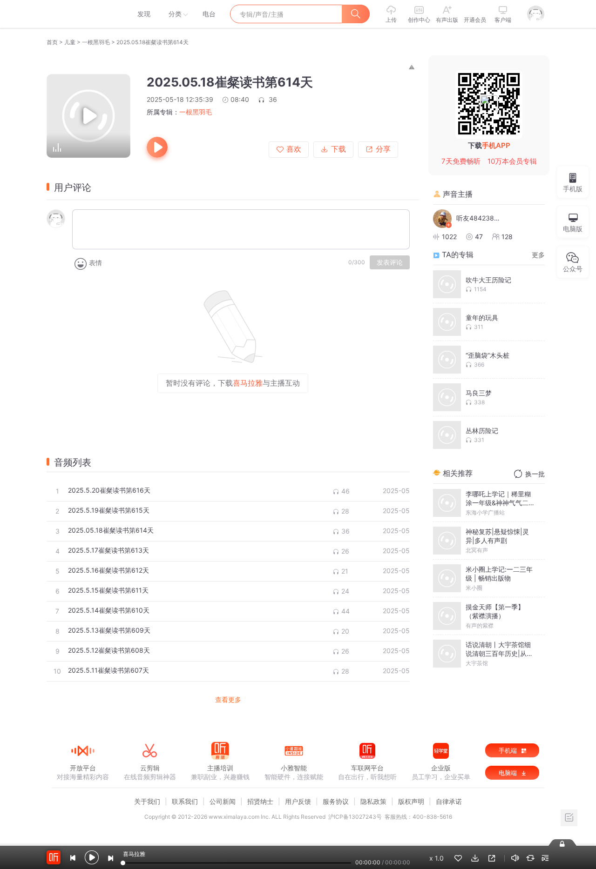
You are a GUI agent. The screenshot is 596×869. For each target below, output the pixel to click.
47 (479, 237)
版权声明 (411, 801)
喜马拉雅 (82, 14)
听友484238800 (479, 218)
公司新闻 (223, 801)
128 (507, 237)
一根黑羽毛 (96, 42)
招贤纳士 (260, 801)
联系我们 (185, 801)
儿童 (69, 42)
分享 (383, 149)
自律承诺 (449, 801)
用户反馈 (298, 801)
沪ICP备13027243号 (355, 816)
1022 (449, 237)
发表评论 (390, 262)
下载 (338, 149)
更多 (538, 255)
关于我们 (147, 801)
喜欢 (293, 149)
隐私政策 (373, 801)
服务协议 (336, 801)
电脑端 (509, 772)
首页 (52, 42)
